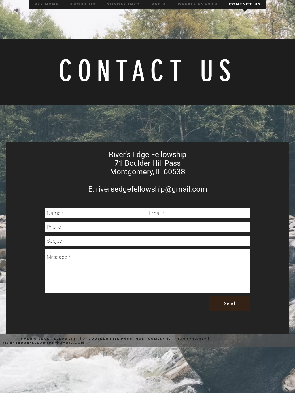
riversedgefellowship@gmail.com (151, 189)
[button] (82, 6)
